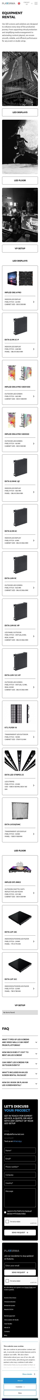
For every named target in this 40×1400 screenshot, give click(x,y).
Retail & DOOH (8, 1309)
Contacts (7, 1331)
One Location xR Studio (11, 1320)
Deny (20, 1393)
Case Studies (8, 1323)
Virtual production (10, 1301)
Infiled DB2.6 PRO (13, 292)
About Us (7, 1327)
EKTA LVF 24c (11, 932)
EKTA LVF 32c (11, 979)
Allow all (20, 1380)
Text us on (13, 1141)
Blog (5, 1335)
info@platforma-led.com (14, 1134)
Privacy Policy (21, 1213)
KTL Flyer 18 (11, 727)
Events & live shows (10, 1298)
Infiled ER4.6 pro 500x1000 (17, 387)
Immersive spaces (9, 1305)
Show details (27, 1374)
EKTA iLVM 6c (11, 531)
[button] (19, 3)
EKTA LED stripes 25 (14, 775)
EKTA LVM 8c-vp (12, 625)
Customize (19, 1387)
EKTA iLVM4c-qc (12, 481)
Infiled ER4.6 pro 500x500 (17, 434)
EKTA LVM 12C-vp (13, 675)
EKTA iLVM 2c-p (12, 340)
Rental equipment (9, 1316)
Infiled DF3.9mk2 (13, 882)
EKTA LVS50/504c (13, 824)
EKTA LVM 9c (10, 578)
